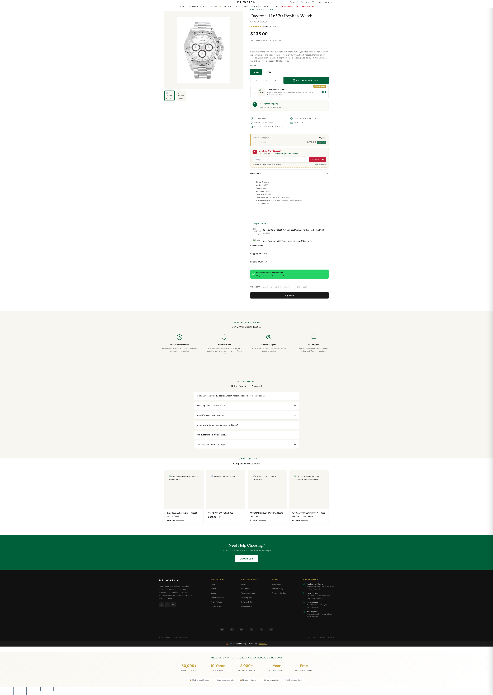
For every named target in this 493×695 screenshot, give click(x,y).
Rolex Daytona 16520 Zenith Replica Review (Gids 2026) (287, 241)
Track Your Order (248, 593)
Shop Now (263, 644)
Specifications (256, 246)
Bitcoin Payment (247, 606)
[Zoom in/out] (6, 689)
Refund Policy (277, 589)
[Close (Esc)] (47, 689)
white (256, 72)
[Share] (33, 689)
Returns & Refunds (248, 602)
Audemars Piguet (198, 7)
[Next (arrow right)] (20, 693)
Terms (315, 637)
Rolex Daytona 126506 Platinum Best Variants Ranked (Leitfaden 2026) (294, 230)
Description (255, 173)
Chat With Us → (246, 559)
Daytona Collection (261, 9)
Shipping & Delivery (258, 254)
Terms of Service (279, 593)
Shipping (331, 637)
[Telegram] (167, 604)
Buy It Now (289, 295)
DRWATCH (246, 2)
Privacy (308, 637)
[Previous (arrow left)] (6, 693)
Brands (228, 7)
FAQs (275, 7)
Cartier (213, 589)
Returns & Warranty (258, 262)
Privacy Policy (277, 584)
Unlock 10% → (318, 159)
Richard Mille (216, 606)
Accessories (242, 7)
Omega (213, 593)
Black (269, 72)
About (267, 7)
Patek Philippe (216, 602)
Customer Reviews (305, 7)
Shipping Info (246, 598)
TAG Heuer (215, 7)
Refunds (322, 637)
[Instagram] (161, 604)
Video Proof (287, 7)
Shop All (256, 7)
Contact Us (245, 589)
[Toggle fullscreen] (20, 689)
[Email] (173, 604)
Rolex (182, 7)
